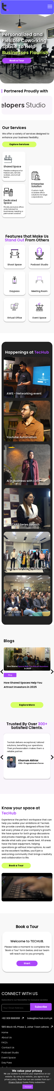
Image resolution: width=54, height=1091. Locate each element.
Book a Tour (17, 60)
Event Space (9, 1058)
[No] (50, 1079)
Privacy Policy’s (15, 1082)
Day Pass (7, 1063)
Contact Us (8, 1047)
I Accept (28, 1087)
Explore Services (19, 144)
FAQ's (4, 1042)
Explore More (27, 705)
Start (27, 963)
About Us (7, 1037)
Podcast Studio (10, 1052)
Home (5, 1032)
